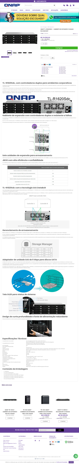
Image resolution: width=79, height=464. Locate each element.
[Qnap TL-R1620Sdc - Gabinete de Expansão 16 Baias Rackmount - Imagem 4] (25, 53)
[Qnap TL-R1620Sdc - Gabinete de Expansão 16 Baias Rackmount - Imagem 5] (30, 53)
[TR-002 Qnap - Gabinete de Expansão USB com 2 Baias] (27, 405)
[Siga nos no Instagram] (35, 440)
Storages (21, 440)
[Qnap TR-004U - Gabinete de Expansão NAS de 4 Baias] (10, 405)
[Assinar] (60, 430)
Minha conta (6, 441)
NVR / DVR (21, 446)
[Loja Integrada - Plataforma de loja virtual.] (39, 459)
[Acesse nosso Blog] (39, 440)
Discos (20, 443)
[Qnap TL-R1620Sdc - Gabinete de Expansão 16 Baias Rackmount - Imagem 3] (20, 53)
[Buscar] (54, 5)
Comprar (59, 48)
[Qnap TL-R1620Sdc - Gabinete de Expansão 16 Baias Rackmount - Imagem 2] (14, 53)
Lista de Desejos (5, 56)
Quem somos (6, 451)
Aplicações (21, 448)
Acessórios (21, 449)
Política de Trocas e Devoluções (9, 448)
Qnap (77, 33)
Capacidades (22, 445)
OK (52, 58)
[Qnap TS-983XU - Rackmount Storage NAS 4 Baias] (63, 407)
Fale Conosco (6, 440)
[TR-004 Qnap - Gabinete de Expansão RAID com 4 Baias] (45, 407)
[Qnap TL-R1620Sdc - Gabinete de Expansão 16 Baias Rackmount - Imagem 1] (9, 53)
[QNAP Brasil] (12, 5)
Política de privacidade (8, 446)
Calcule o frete (44, 55)
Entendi (71, 462)
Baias (20, 441)
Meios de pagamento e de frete (9, 444)
